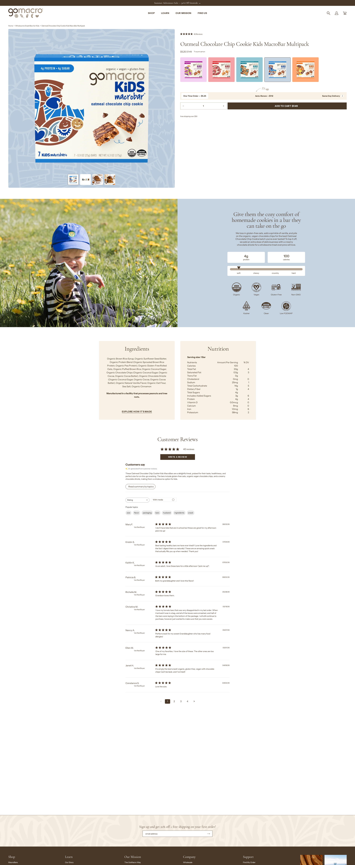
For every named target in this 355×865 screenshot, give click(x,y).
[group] (177, 3)
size (128, 513)
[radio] (194, 96)
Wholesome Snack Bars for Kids (27, 26)
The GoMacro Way (132, 862)
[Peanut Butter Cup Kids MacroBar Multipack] (305, 69)
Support (248, 857)
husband (167, 513)
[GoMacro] (25, 13)
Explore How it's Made (137, 411)
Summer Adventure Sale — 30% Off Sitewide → (177, 2)
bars (157, 513)
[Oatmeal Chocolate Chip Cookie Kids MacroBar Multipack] (73, 179)
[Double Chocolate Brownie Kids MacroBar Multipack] (249, 69)
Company (189, 857)
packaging (147, 513)
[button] (328, 13)
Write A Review (177, 457)
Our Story (69, 862)
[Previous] (180, 70)
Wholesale (187, 862)
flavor (136, 513)
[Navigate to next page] (194, 701)
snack (190, 513)
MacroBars (13, 862)
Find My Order (249, 862)
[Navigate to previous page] (160, 701)
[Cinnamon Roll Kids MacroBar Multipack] (221, 69)
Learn (69, 857)
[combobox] (137, 500)
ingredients (179, 513)
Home (10, 26)
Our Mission (132, 857)
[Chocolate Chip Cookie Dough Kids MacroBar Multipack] (193, 69)
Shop (11, 857)
